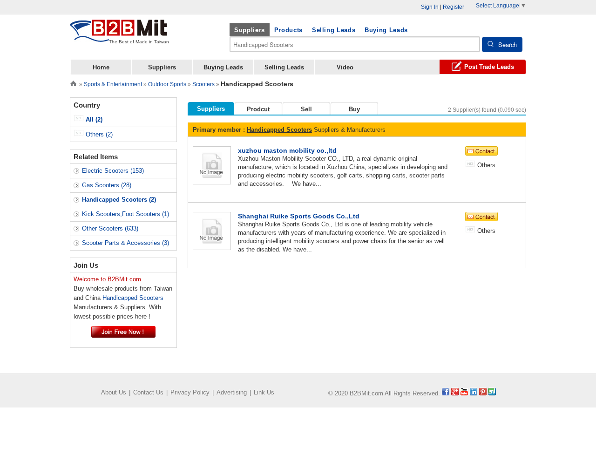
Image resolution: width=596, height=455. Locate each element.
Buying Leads (386, 30)
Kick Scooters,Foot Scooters (125, 214)
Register (453, 7)
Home (101, 67)
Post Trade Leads (489, 66)
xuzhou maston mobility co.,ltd (287, 150)
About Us (113, 392)
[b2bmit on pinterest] (483, 393)
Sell (306, 109)
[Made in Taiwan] (119, 36)
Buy (354, 109)
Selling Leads (333, 30)
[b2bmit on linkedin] (473, 393)
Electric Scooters (113, 170)
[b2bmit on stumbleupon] (492, 393)
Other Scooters (110, 228)
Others (98, 134)
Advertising (232, 392)
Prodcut (258, 109)
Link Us (264, 392)
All (93, 119)
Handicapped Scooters (279, 129)
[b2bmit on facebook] (445, 393)
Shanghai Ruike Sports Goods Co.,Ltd (298, 216)
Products (288, 30)
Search (507, 44)
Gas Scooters (106, 185)
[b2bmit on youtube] (464, 393)
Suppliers (249, 30)
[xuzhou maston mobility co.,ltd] (212, 164)
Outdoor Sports (167, 84)
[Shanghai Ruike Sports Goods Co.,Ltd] (212, 230)
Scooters (203, 84)
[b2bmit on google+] (455, 393)
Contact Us (148, 392)
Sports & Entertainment (113, 84)
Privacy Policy (190, 392)
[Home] (73, 82)
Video (345, 67)
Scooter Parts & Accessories (125, 242)
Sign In (430, 7)
